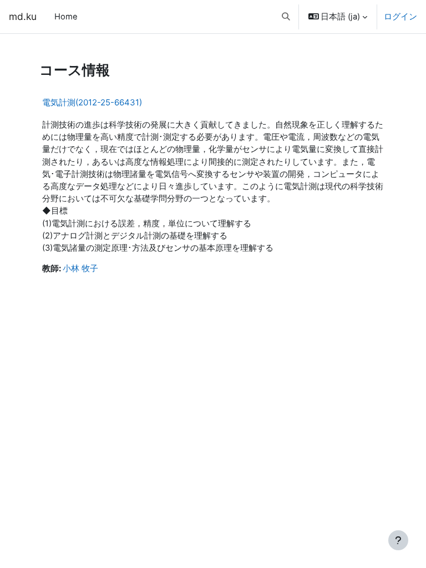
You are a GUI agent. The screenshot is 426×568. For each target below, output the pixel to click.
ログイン (400, 17)
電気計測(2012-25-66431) (92, 102)
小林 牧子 (80, 268)
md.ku (23, 16)
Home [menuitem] (66, 17)
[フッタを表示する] (398, 540)
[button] (286, 16)
